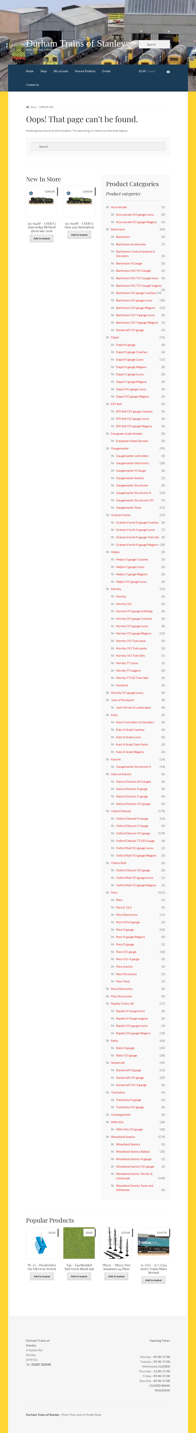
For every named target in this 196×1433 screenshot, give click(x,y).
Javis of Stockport (122, 700)
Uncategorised (120, 1114)
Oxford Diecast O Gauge (132, 825)
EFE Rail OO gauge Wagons (134, 426)
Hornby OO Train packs (131, 648)
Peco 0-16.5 (124, 907)
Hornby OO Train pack (131, 640)
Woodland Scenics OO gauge (135, 1166)
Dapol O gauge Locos (130, 374)
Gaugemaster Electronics (132, 463)
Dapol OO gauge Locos (131, 389)
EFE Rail (116, 404)
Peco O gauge (125, 944)
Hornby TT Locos (127, 663)
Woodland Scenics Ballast (133, 1151)
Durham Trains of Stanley (76, 43)
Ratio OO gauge (126, 1055)
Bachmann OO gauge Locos (134, 300)
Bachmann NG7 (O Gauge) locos (137, 278)
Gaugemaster (120, 448)
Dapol (115, 337)
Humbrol (122, 685)
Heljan (115, 552)
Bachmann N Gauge (129, 263)
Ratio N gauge (125, 1048)
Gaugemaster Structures (132, 485)
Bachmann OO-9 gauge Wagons (137, 322)
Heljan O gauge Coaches (132, 559)
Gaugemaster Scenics (130, 478)
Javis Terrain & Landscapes (133, 707)
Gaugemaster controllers (132, 455)
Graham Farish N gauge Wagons (137, 544)
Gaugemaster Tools (128, 507)
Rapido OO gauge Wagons (133, 1033)
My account (61, 71)
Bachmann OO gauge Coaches (136, 293)
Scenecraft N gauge (128, 1070)
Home (29, 71)
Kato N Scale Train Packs (132, 744)
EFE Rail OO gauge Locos (132, 418)
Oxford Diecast (121, 811)
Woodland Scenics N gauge (133, 1159)
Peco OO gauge (126, 951)
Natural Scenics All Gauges (133, 781)
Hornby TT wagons (128, 670)
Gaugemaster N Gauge (131, 470)
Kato (114, 715)
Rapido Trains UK (122, 1003)
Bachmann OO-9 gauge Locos (135, 315)
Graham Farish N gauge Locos (135, 529)
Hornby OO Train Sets (130, 655)
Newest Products (85, 71)
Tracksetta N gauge (128, 1100)
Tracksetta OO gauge (130, 1107)
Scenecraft (118, 1062)
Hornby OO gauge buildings (134, 611)
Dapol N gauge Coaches (131, 352)
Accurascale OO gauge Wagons (136, 222)
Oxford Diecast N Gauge (132, 818)
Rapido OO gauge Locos (132, 1025)
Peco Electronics (127, 914)
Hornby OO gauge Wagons (133, 633)
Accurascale (119, 207)
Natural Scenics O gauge (132, 796)
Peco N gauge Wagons (130, 937)
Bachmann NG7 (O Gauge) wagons (139, 285)
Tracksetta (118, 1092)
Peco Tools (123, 981)
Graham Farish (121, 515)
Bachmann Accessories (131, 244)
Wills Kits (117, 1122)
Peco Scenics (124, 966)
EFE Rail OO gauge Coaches (134, 411)
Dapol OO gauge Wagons (132, 396)
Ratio (114, 1040)
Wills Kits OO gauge (129, 1129)
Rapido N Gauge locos (130, 1011)
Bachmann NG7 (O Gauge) (133, 270)
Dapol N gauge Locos (130, 359)
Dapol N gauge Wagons (131, 367)
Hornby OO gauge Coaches (134, 618)
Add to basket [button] (41, 238)
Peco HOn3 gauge (128, 922)
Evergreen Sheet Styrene (132, 441)
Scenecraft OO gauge (130, 330)
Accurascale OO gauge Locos (135, 214)
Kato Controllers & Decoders (135, 722)
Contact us (32, 84)
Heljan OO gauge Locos (131, 581)
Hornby (116, 589)
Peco (114, 892)
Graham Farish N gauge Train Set (137, 537)
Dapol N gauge (125, 344)
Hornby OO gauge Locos (132, 626)
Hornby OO (124, 604)
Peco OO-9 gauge (127, 959)
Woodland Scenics (123, 1136)
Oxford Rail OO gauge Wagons (136, 855)
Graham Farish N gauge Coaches (137, 522)
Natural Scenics (121, 774)
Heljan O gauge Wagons (131, 574)
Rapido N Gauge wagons (132, 1018)
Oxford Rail (118, 863)
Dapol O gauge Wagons (131, 381)
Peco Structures (126, 974)
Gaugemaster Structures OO (135, 500)
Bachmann (118, 229)
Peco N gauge (125, 929)
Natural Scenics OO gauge (133, 803)
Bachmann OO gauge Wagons (135, 307)
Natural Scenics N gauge (132, 789)
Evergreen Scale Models (126, 433)
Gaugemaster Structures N (133, 492)
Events (106, 71)
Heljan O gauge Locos (130, 567)
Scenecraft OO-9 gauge (131, 1085)
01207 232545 (41, 1364)
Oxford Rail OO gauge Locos (134, 848)
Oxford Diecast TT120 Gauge (135, 840)
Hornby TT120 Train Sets (132, 677)
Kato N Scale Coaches (130, 729)
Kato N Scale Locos (128, 737)
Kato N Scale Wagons (130, 752)
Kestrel (116, 759)
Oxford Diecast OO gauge (133, 833)
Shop (43, 71)
